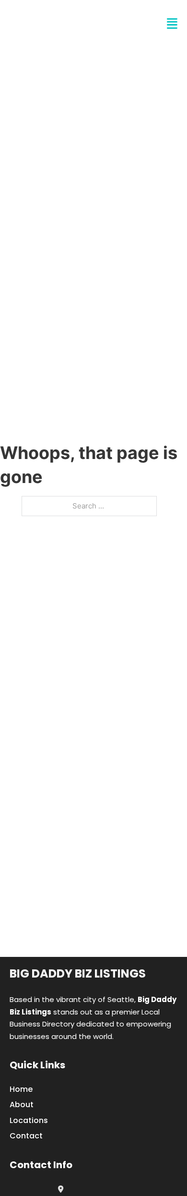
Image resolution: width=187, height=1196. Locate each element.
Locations (29, 1120)
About (22, 1104)
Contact (26, 1135)
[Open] (172, 24)
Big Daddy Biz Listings (78, 973)
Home (21, 1089)
